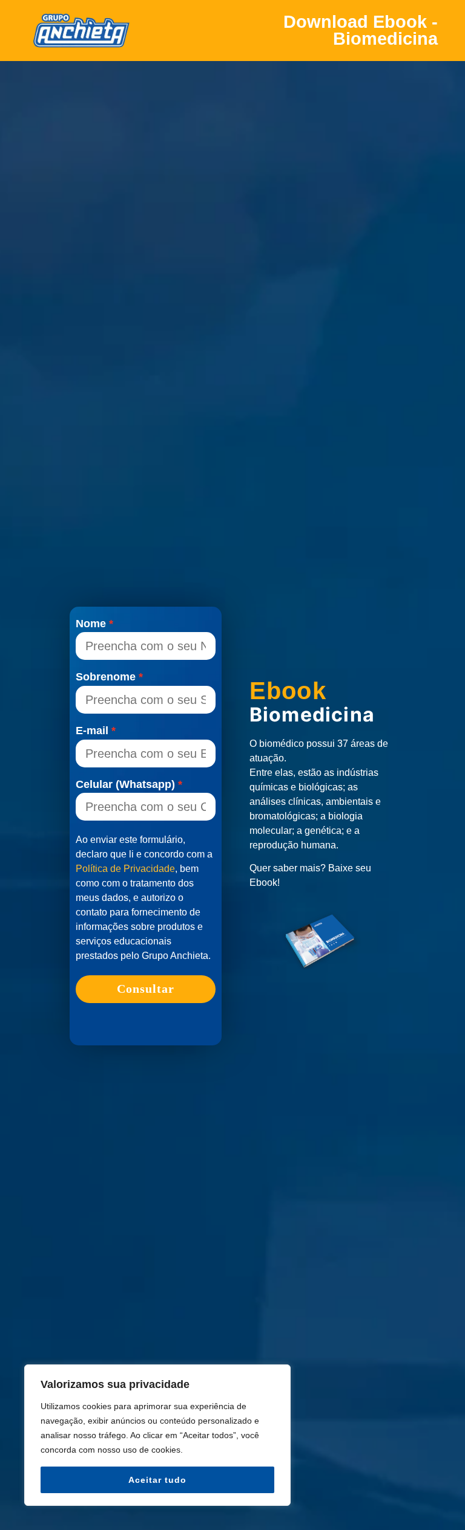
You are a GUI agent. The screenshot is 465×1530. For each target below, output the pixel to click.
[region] (157, 1435)
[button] (444, 1499)
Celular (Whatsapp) (125, 785)
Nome (91, 624)
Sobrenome (106, 677)
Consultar (145, 988)
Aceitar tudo (157, 1480)
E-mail (92, 731)
